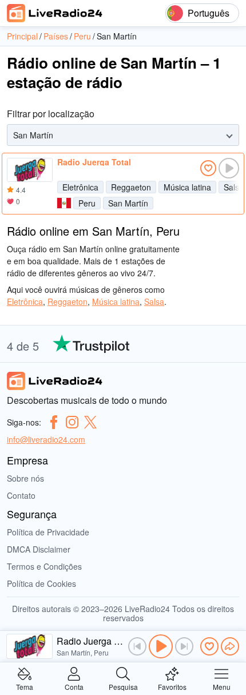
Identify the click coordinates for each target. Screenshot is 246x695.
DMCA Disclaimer (38, 549)
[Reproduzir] (161, 646)
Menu (222, 686)
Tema (24, 686)
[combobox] (14, 135)
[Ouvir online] (229, 168)
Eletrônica (80, 187)
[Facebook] (54, 422)
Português (208, 12)
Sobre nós (25, 478)
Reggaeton (131, 187)
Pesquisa (123, 686)
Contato (21, 495)
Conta (74, 686)
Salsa (154, 301)
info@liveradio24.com (46, 439)
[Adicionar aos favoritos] (208, 168)
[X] (90, 422)
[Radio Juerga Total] (30, 170)
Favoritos (172, 686)
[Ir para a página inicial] (55, 13)
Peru (87, 203)
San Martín (128, 203)
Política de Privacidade (48, 532)
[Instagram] (72, 422)
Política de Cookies (41, 583)
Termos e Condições (44, 566)
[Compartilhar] (230, 646)
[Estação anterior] (137, 646)
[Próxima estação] (184, 646)
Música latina (187, 187)
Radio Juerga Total (94, 162)
